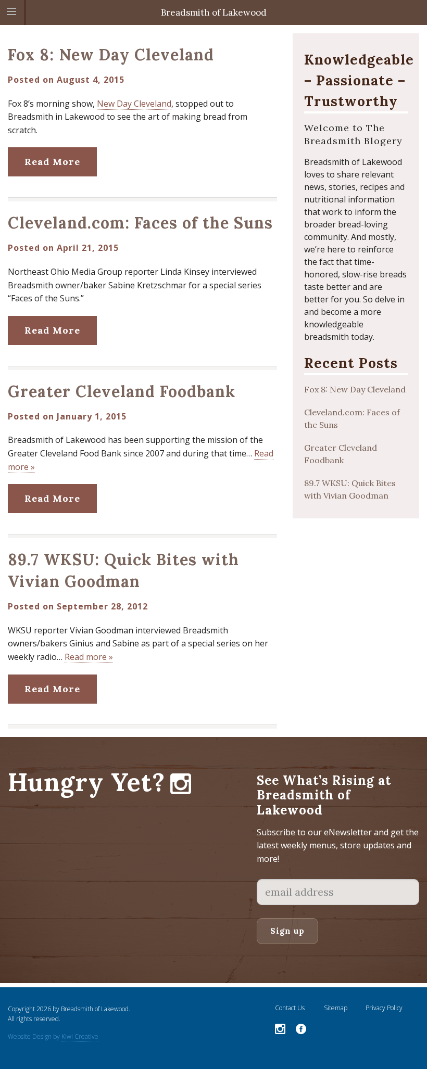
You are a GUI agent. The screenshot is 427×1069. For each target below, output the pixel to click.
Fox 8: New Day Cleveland (111, 55)
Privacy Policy (384, 1007)
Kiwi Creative (79, 1036)
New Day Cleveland (134, 103)
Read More (52, 162)
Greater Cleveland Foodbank (121, 391)
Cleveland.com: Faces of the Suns (140, 223)
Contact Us (290, 1007)
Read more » (89, 657)
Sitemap (335, 1007)
